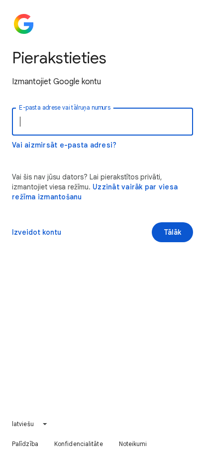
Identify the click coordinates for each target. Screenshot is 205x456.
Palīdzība (25, 444)
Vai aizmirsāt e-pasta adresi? (64, 145)
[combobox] (30, 424)
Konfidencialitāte (78, 444)
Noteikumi (133, 444)
